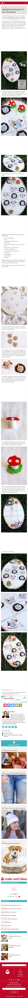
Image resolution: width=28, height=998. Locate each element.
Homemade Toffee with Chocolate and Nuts (11, 905)
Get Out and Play (14, 18)
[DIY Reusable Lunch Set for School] (14, 760)
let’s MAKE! (14, 992)
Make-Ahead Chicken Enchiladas (8, 915)
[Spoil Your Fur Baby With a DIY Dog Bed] (14, 859)
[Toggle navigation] (26, 3)
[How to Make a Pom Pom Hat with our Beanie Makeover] (14, 824)
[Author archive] (3, 727)
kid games (20, 735)
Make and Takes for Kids (14, 721)
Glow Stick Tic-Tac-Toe (6, 925)
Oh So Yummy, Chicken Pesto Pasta (9, 919)
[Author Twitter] (9, 727)
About (20, 969)
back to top (20, 996)
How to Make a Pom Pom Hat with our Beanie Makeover (14, 808)
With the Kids (4, 907)
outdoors (6, 736)
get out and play (13, 735)
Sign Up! (14, 889)
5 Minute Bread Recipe (6, 922)
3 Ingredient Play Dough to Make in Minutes (11, 908)
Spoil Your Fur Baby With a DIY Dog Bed (10, 843)
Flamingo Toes (11, 17)
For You (4, 7)
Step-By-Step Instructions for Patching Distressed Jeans (14, 773)
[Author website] (6, 727)
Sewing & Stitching (8, 733)
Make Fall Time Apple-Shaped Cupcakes (10, 929)
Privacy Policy (20, 976)
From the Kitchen (5, 903)
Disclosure (20, 974)
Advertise (20, 971)
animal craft (6, 735)
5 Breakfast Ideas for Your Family (15, 937)
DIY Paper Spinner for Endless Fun (8, 912)
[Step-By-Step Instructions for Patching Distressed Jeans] (14, 789)
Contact (20, 972)
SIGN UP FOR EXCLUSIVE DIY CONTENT (14, 986)
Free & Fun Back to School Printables (14, 946)
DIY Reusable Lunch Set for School (9, 750)
